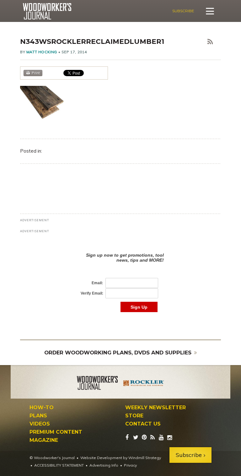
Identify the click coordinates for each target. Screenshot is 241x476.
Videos (39, 424)
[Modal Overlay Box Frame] (120, 275)
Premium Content (55, 432)
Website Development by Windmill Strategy (120, 457)
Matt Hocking (41, 52)
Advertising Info (103, 465)
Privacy (130, 465)
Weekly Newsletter (155, 408)
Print (36, 73)
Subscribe (183, 10)
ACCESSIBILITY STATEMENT (59, 465)
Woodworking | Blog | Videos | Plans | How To (47, 11)
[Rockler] (143, 384)
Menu (210, 11)
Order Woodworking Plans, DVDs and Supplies (117, 352)
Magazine (43, 440)
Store (134, 416)
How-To (41, 408)
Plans (38, 416)
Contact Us (143, 424)
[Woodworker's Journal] (97, 384)
